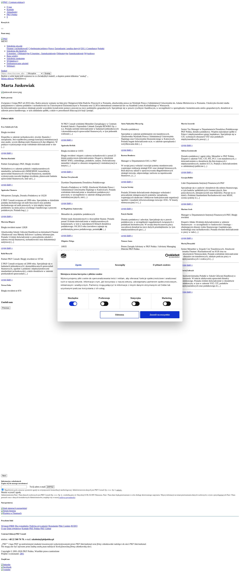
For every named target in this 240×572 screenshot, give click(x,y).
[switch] (104, 303)
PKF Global (45, 528)
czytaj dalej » (7, 153)
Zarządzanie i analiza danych (67, 48)
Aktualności (12, 12)
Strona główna (7, 78)
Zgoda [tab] (78, 265)
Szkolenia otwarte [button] (14, 46)
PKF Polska (12, 14)
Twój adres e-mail (37, 487)
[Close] (2, 28)
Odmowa (119, 315)
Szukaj (4, 71)
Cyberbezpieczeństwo (38, 48)
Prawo (51, 48)
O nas (9, 7)
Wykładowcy (12, 61)
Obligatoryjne (62, 53)
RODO (74, 526)
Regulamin (53, 526)
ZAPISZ (50, 487)
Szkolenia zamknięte (16, 58)
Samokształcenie (76, 53)
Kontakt (10, 9)
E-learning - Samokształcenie (43, 53)
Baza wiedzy (12, 56)
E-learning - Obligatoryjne (18, 53)
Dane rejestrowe (14, 528)
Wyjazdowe (89, 53)
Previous (5, 308)
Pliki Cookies (64, 526)
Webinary (11, 66)
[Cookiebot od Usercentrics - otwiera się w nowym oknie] (167, 256)
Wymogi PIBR (7, 526)
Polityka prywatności (38, 526)
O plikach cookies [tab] (161, 265)
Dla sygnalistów (22, 526)
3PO (22, 554)
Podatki (101, 48)
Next (4, 476)
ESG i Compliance (89, 48)
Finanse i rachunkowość (17, 48)
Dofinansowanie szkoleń (17, 63)
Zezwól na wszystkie (160, 315)
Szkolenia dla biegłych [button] (17, 51)
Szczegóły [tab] (120, 265)
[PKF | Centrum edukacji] (13, 2)
